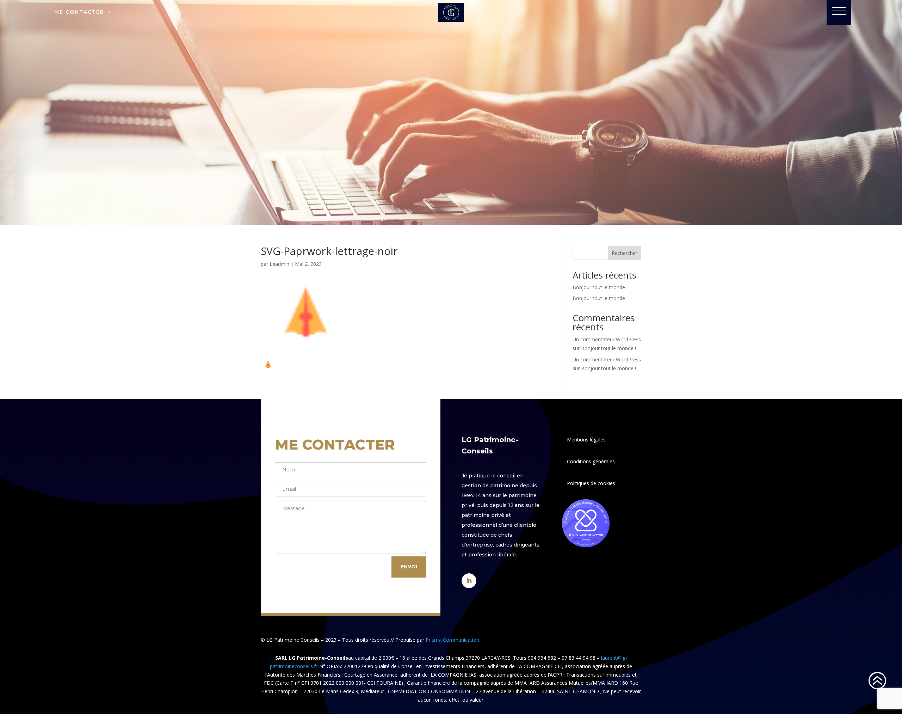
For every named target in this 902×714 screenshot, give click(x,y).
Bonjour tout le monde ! (600, 287)
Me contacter (79, 12)
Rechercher (624, 253)
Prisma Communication (452, 639)
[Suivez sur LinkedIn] (469, 580)
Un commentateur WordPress (607, 339)
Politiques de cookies (591, 483)
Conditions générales (591, 461)
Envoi (409, 566)
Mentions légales (586, 439)
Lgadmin (279, 264)
